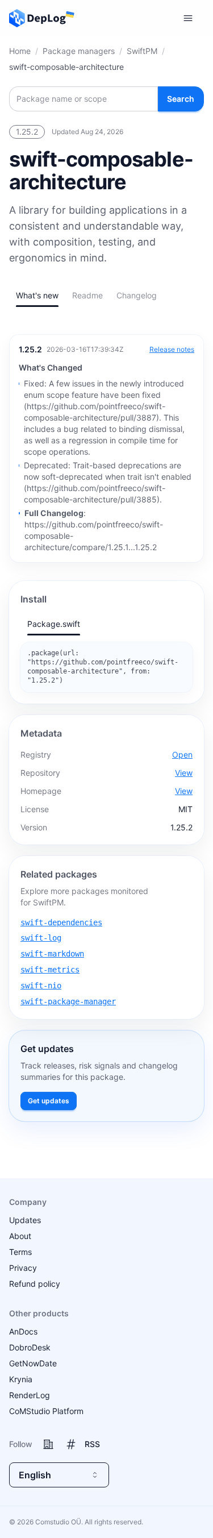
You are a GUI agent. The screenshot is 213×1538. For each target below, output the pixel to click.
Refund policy (34, 1283)
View (184, 773)
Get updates (48, 1100)
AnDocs (23, 1331)
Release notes (171, 349)
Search (180, 98)
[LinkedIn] (48, 1444)
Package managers (79, 51)
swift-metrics (50, 969)
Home (20, 51)
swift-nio (40, 985)
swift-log (40, 937)
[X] (71, 1444)
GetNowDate (33, 1363)
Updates (25, 1220)
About (20, 1236)
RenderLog (29, 1395)
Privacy (23, 1268)
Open (182, 754)
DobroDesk (30, 1347)
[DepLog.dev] (37, 18)
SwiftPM (142, 51)
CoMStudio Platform (46, 1411)
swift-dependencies (61, 922)
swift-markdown (52, 953)
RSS (92, 1444)
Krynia (20, 1379)
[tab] (37, 295)
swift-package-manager (68, 1001)
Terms (20, 1252)
